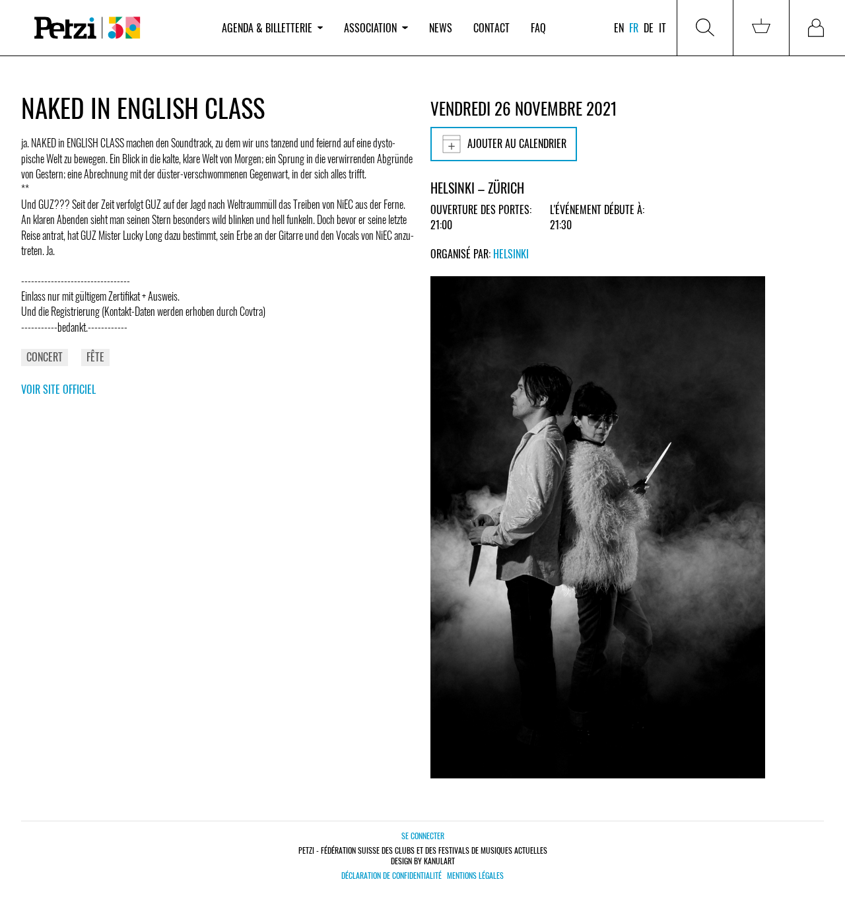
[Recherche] (705, 28)
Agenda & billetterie (267, 28)
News (440, 28)
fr (633, 28)
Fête (95, 357)
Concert (44, 357)
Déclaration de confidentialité (391, 875)
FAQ (538, 28)
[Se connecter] (817, 28)
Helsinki (511, 254)
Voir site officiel (58, 389)
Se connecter (422, 835)
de (649, 28)
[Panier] (761, 28)
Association (370, 28)
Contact (491, 28)
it (662, 28)
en (619, 28)
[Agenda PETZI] (116, 28)
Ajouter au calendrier (516, 143)
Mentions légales (475, 875)
